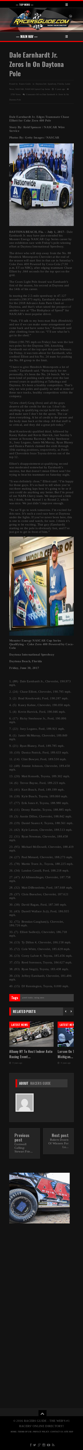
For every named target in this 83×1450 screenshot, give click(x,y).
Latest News (19, 1025)
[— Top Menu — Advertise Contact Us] (41, 4)
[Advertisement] (41, 1270)
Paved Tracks (27, 997)
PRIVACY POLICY (41, 1432)
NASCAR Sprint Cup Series (37, 89)
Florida (60, 84)
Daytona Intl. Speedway (46, 84)
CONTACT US (57, 1432)
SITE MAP (68, 1432)
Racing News (39, 997)
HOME (14, 1432)
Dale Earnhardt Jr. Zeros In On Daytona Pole (36, 64)
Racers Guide (40, 1083)
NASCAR (19, 89)
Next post (60, 1135)
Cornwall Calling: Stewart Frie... (24, 1148)
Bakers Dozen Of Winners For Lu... (58, 1143)
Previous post (22, 1137)
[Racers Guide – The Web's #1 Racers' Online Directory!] (41, 19)
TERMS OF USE (25, 1432)
